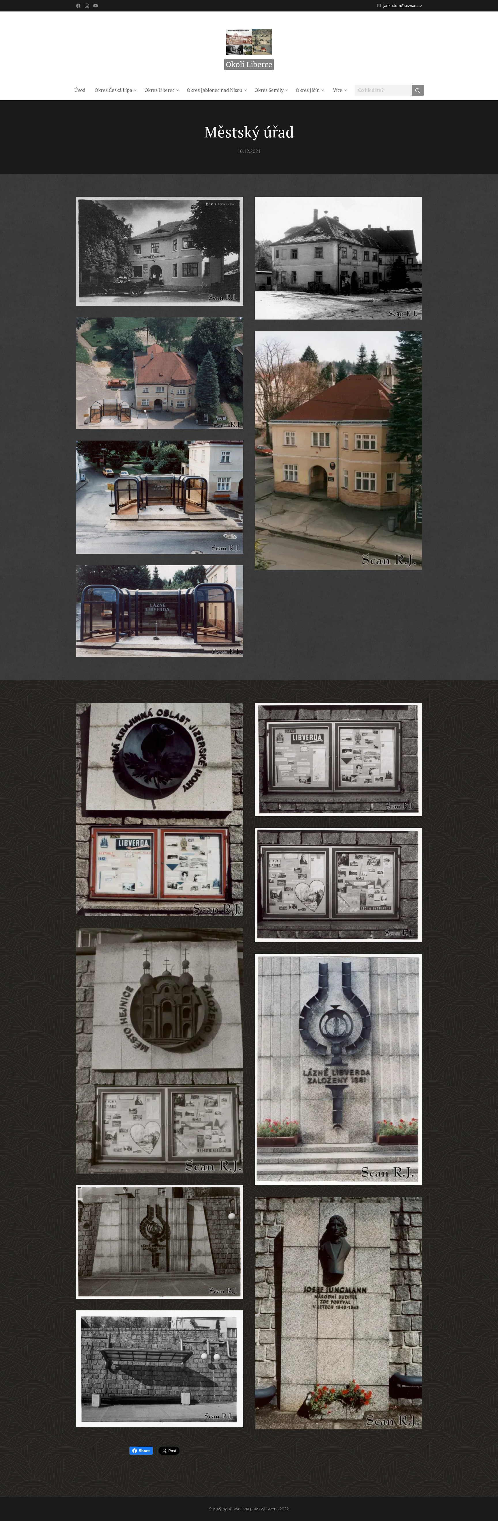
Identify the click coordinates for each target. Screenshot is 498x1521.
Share (144, 1450)
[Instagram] (86, 6)
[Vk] (95, 6)
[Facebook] (78, 6)
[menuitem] (82, 90)
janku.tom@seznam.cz (402, 5)
